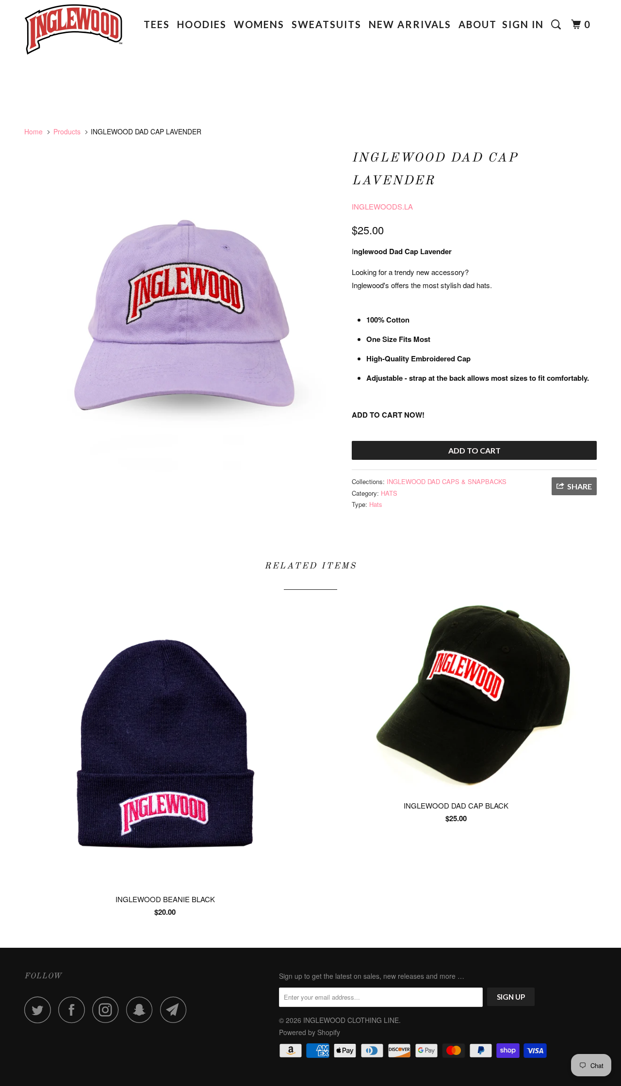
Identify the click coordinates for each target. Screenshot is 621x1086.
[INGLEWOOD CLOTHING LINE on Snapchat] (142, 1009)
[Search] (557, 24)
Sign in (523, 24)
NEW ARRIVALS (410, 24)
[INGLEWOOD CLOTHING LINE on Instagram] (108, 1009)
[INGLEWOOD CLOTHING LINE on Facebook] (74, 1009)
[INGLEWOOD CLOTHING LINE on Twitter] (40, 1009)
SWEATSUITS (326, 24)
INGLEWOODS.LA (382, 206)
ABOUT (477, 24)
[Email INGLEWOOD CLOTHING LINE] (176, 1009)
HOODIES (202, 24)
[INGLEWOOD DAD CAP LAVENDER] (183, 327)
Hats (375, 504)
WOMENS (259, 24)
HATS (389, 493)
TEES (157, 24)
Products (67, 131)
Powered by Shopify (309, 1032)
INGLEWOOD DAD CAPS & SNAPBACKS (447, 481)
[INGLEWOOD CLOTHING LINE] (74, 32)
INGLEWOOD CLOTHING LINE (351, 1020)
